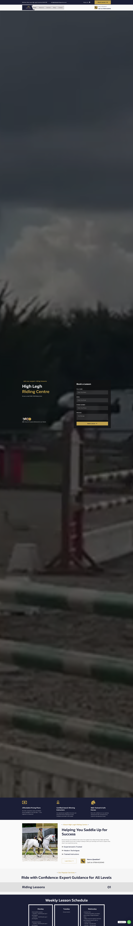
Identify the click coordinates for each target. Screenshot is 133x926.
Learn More (68, 861)
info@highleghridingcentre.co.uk (58, 2)
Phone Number (81, 405)
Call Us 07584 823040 (104, 9)
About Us (41, 7)
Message (79, 412)
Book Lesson (101, 2)
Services (48, 7)
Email (78, 397)
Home (34, 7)
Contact (60, 7)
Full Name (80, 389)
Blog (54, 7)
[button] (66, 887)
